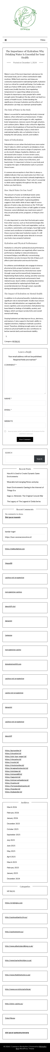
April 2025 (11, 857)
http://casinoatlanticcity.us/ (16, 917)
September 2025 (13, 834)
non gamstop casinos (13, 592)
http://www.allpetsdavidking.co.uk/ (19, 946)
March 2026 (12, 807)
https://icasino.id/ (12, 783)
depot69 (8, 736)
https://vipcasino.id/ (13, 759)
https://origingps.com (13, 903)
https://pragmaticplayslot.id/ (16, 768)
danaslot (8, 621)
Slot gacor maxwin (13, 517)
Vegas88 (8, 563)
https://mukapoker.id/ (13, 792)
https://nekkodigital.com (15, 549)
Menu (42, 40)
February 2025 (13, 867)
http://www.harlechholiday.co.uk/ (18, 960)
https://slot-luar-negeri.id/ (16, 756)
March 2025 (12, 862)
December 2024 (13, 878)
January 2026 (12, 818)
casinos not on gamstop (14, 577)
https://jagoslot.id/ (13, 777)
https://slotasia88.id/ (13, 774)
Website (8, 421)
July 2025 (11, 840)
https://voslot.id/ (12, 762)
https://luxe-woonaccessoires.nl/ (18, 537)
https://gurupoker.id (13, 750)
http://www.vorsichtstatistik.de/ (18, 989)
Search (8, 453)
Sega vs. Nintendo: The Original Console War (25, 496)
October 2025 (12, 829)
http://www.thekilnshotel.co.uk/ (17, 975)
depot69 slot (10, 606)
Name (8, 398)
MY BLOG (16, 341)
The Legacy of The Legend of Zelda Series (24, 501)
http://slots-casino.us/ (14, 1004)
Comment (10, 365)
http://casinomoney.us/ (14, 932)
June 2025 (11, 846)
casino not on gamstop (14, 693)
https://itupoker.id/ (12, 789)
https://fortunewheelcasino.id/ (17, 786)
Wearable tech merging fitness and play (23, 482)
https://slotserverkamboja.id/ (17, 780)
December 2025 (13, 823)
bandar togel (10, 531)
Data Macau (10, 1018)
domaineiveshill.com (13, 664)
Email (8, 410)
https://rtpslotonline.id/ (14, 765)
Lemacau (8, 635)
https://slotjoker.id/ (13, 771)
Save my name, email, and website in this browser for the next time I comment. (26, 432)
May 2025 (11, 851)
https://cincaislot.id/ (13, 753)
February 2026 (13, 813)
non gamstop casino (13, 650)
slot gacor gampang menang (17, 1032)
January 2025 (12, 873)
